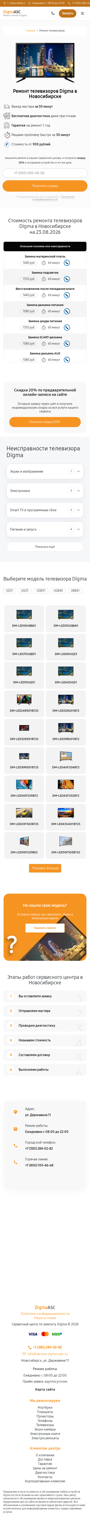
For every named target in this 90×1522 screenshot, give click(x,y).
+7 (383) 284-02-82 (39, 1149)
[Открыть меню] (82, 13)
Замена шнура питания (45, 321)
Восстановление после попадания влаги (45, 288)
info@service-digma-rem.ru (48, 1354)
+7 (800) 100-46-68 (39, 1165)
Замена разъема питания (45, 305)
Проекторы (45, 1416)
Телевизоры (45, 1425)
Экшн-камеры (45, 1429)
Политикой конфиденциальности (53, 198)
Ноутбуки (45, 1408)
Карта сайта (45, 1389)
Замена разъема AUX (45, 353)
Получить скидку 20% (44, 422)
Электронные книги (45, 1434)
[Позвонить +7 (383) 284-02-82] (53, 13)
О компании (45, 1455)
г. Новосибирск (16, 3)
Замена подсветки (45, 272)
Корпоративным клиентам (45, 1481)
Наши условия (45, 1318)
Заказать (67, 263)
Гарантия (45, 1464)
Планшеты (45, 1412)
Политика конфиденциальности (45, 1314)
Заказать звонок (45, 928)
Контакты (45, 1477)
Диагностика (45, 1473)
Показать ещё (45, 547)
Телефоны (45, 1421)
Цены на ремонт (45, 1468)
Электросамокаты (45, 1438)
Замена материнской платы (45, 256)
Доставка (45, 1459)
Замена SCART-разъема (45, 337)
